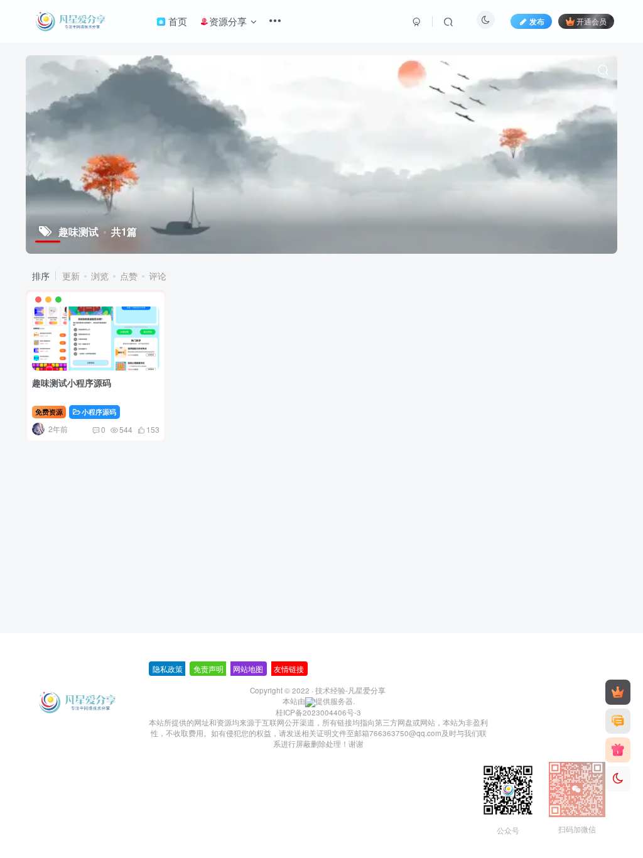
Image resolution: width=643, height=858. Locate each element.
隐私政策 (168, 668)
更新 (71, 275)
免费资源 (49, 411)
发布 (536, 21)
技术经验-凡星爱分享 (350, 690)
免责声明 (208, 668)
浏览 (100, 275)
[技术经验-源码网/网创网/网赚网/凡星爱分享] (77, 701)
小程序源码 (99, 411)
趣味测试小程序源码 (71, 382)
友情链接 (289, 668)
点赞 (129, 275)
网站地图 (248, 668)
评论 (157, 275)
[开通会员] (617, 692)
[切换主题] (617, 778)
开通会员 (591, 21)
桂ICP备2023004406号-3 (318, 712)
